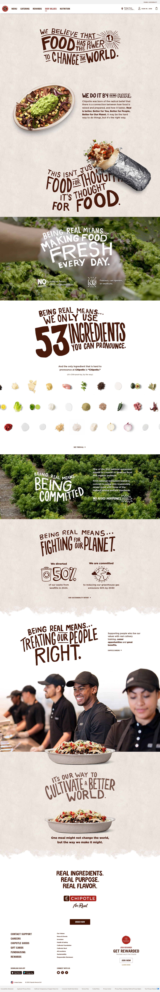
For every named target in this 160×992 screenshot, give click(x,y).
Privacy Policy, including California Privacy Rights (128, 989)
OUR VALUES (51, 8)
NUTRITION (65, 8)
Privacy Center (107, 989)
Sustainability (61, 954)
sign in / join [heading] (147, 9)
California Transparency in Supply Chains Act (46, 989)
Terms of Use (85, 989)
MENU (14, 8)
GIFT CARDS (17, 947)
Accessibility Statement (7, 989)
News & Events (62, 936)
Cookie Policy (96, 989)
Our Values (61, 933)
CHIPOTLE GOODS (20, 943)
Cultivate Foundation (64, 945)
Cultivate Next (62, 948)
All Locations (61, 951)
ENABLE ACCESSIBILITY (150, 2)
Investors (60, 939)
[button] (80, 922)
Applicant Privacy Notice (23, 989)
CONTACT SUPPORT (21, 934)
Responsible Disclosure (65, 957)
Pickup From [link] (128, 8)
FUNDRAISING (18, 952)
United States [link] (18, 982)
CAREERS (16, 938)
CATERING (24, 8)
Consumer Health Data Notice (70, 989)
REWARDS (37, 8)
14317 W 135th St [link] (129, 9)
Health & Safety (62, 942)
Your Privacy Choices (150, 989)
